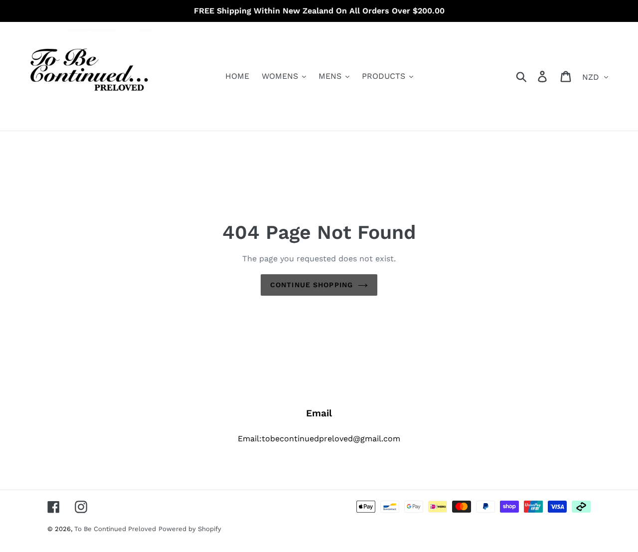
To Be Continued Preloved (115, 529)
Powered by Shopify (190, 529)
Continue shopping (311, 285)
